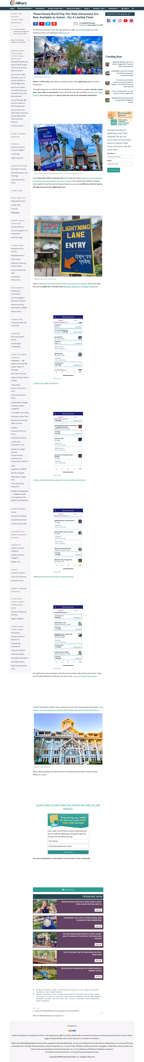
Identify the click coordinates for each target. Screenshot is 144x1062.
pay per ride (58, 998)
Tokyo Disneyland (18, 650)
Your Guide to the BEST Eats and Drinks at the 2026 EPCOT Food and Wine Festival (19, 116)
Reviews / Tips (98, 8)
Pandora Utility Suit (19, 524)
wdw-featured (42, 1001)
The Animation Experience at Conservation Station (19, 458)
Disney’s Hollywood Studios (74, 480)
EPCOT (54, 383)
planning (80, 998)
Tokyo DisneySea (17, 654)
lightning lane (61, 996)
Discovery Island (19, 403)
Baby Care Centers (18, 201)
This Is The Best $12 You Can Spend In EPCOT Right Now (19, 103)
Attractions (17, 245)
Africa (14, 428)
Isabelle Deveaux (88, 23)
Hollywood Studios (45, 996)
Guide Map (15, 154)
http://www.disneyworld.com (86, 1052)
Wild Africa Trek (17, 581)
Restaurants (17, 288)
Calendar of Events (18, 169)
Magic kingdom (76, 996)
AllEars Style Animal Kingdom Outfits (18, 535)
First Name (111, 153)
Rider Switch (16, 259)
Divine (13, 512)
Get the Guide (68, 852)
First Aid (14, 209)
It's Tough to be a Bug (19, 413)
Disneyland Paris (17, 662)
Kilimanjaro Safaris (19, 438)
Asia (13, 466)
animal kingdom (43, 994)
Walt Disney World (24, 8)
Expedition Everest (67, 994)
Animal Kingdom (43, 990)
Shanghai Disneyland (19, 658)
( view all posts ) (17, 126)
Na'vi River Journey (18, 374)
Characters (17, 319)
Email (109, 160)
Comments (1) (69, 889)
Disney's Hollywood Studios (64, 990)
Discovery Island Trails (20, 416)
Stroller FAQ (15, 205)
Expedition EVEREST (19, 469)
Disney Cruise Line (55, 8)
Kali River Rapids (17, 473)
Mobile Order (16, 311)
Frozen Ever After (41, 383)
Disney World (81, 30)
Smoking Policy (17, 227)
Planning (40, 992)
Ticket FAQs (16, 191)
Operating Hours (19, 166)
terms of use (121, 1035)
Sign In (126, 8)
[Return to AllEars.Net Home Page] (24, 5)
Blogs (86, 8)
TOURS (14, 570)
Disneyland (40, 8)
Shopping (15, 334)
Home (12, 8)
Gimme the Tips (114, 170)
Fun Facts (16, 545)
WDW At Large (16, 237)
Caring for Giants (18, 573)
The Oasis (15, 385)
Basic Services (18, 198)
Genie (97, 994)
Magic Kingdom (17, 619)
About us (24, 1035)
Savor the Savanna (18, 577)
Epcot (13, 608)
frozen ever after (85, 994)
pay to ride (70, 998)
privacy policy (106, 1035)
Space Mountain (73, 287)
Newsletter (113, 8)
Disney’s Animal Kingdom (63, 577)
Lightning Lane (17, 158)
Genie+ (66, 33)
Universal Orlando (73, 8)
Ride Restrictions (17, 255)
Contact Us (72, 1026)
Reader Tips (15, 562)
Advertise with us (38, 1035)
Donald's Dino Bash (19, 516)
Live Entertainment (18, 520)
